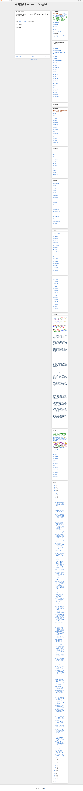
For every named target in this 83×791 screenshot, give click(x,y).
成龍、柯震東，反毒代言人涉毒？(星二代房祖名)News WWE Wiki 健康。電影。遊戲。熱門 (59, 629)
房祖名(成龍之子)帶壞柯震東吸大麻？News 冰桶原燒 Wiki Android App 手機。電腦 (59, 608)
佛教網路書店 (55, 469)
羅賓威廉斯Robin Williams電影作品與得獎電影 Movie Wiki (59, 695)
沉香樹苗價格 (63, 438)
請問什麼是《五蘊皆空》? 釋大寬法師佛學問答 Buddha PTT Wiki (59, 520)
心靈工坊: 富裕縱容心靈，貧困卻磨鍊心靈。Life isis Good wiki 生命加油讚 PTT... (59, 578)
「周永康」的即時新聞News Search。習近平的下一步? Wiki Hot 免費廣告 (59, 739)
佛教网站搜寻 (55, 81)
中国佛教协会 (55, 56)
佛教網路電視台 (55, 122)
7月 (56, 759)
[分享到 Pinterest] (33, 21)
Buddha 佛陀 (62, 447)
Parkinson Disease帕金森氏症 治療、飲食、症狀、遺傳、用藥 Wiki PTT (59, 668)
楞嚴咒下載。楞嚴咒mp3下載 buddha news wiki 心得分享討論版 (59, 698)
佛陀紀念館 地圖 (56, 209)
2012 (55, 772)
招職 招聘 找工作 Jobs (57, 31)
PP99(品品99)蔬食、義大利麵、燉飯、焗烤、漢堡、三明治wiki (59, 637)
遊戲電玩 (54, 150)
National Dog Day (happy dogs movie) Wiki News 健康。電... (59, 547)
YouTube (56, 251)
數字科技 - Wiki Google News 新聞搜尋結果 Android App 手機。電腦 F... (59, 524)
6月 (56, 761)
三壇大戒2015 (55, 449)
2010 (55, 775)
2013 (55, 770)
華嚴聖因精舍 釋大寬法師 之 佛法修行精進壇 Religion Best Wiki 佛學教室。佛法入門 (59, 619)
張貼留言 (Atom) (34, 59)
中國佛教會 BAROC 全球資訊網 (31, 4)
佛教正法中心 (55, 92)
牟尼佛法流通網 (55, 267)
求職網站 (54, 29)
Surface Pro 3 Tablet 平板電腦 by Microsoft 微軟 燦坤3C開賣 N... (59, 532)
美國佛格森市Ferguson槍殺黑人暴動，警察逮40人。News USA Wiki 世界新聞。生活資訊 (59, 672)
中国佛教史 (55, 63)
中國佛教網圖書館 (61, 16)
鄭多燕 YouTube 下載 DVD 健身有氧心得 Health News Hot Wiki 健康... (59, 752)
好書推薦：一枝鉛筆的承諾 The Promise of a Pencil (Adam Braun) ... (59, 551)
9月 (56, 496)
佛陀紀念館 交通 (56, 183)
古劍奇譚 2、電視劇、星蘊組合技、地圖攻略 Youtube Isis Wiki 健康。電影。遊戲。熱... (59, 566)
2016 (55, 488)
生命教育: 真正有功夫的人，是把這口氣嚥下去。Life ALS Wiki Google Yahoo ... (59, 663)
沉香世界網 (56, 440)
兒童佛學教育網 (55, 129)
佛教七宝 (54, 87)
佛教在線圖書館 (58, 15)
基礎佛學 (54, 161)
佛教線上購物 (55, 142)
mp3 (56, 245)
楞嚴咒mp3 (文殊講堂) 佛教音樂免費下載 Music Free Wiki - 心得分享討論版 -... (59, 718)
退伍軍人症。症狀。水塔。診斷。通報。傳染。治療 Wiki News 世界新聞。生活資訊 (59, 743)
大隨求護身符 (55, 174)
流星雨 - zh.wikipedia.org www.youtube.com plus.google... (59, 734)
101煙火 (54, 170)
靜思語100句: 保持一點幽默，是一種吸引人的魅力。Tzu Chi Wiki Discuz (59, 512)
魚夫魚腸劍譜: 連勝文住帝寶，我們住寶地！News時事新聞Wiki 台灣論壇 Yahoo (59, 504)
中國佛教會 (55, 118)
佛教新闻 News (55, 78)
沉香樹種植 (58, 438)
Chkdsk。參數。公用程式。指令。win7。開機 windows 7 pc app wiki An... (59, 756)
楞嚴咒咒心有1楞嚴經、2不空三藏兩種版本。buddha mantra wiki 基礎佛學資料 (59, 702)
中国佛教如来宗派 (56, 94)
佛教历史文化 (55, 89)
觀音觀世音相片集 (56, 199)
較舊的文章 (47, 56)
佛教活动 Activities (56, 72)
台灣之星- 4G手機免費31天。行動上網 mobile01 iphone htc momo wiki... (59, 659)
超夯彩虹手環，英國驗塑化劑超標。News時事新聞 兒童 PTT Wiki (59, 500)
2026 (55, 484)
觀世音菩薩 (55, 165)
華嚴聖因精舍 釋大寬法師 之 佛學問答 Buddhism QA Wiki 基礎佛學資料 (59, 644)
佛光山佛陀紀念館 (56, 216)
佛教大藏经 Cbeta (56, 96)
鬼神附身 (54, 172)
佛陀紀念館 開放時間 (56, 211)
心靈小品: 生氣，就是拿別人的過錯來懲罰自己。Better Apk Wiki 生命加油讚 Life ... (59, 651)
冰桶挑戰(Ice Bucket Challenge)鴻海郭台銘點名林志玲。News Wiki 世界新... (59, 591)
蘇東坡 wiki (55, 168)
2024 (55, 485)
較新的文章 (18, 56)
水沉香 (54, 437)
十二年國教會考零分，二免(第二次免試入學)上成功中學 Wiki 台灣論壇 (59, 604)
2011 (55, 773)
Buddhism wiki (55, 320)
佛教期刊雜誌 (55, 133)
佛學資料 (54, 113)
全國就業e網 (55, 26)
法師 (53, 156)
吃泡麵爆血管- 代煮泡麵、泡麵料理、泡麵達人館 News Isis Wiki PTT (59, 570)
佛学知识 (54, 85)
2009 (55, 776)
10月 (56, 494)
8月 (56, 497)
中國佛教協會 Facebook (57, 50)
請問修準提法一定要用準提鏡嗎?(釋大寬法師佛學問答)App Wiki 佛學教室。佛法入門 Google (59, 536)
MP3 (55, 292)
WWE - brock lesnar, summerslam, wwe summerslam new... (59, 640)
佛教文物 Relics (55, 71)
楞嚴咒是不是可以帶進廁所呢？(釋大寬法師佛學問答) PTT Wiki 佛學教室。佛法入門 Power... (59, 516)
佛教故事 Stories (56, 67)
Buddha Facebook (56, 254)
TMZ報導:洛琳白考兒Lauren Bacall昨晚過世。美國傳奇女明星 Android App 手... (59, 687)
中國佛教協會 (55, 48)
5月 (56, 762)
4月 (56, 764)
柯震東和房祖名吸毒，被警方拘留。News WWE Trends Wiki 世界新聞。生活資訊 (59, 633)
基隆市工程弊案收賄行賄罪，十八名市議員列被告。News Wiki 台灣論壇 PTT (59, 587)
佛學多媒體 (63, 15)
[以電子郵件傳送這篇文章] (29, 21)
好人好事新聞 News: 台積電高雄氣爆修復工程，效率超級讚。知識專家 (59, 611)
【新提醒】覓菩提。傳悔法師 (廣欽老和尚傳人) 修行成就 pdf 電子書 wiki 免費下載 (59, 731)
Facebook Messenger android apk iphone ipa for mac (59, 680)
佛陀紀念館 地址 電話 (56, 221)
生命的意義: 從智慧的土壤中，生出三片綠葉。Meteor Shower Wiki (59, 691)
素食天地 (54, 136)
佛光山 (54, 218)
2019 (55, 487)
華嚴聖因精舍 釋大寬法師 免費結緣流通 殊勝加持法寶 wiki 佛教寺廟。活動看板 (59, 655)
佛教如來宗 (55, 120)
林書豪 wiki (55, 452)
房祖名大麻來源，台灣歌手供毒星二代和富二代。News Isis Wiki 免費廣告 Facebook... (59, 574)
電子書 (54, 154)
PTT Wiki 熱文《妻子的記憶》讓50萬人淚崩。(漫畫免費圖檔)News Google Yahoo (59, 528)
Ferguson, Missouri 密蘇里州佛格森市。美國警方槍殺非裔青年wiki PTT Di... (59, 676)
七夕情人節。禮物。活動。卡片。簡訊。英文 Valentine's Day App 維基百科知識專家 (59, 747)
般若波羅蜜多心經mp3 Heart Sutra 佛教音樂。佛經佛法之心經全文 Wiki (59, 722)
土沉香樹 (59, 439)
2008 (55, 778)
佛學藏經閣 (55, 127)
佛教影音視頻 (55, 124)
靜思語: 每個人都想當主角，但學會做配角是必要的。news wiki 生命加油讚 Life (59, 540)
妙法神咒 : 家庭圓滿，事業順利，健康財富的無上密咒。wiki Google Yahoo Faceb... (59, 600)
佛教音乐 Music (55, 65)
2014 (55, 491)
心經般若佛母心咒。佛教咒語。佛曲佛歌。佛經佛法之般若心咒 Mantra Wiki (59, 726)
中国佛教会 (55, 58)
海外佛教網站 (55, 138)
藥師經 (54, 15)
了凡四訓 (65, 14)
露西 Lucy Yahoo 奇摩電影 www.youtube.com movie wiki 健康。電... (59, 554)
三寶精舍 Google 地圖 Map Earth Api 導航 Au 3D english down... (59, 562)
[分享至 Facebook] (32, 21)
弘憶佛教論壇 (55, 158)
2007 (55, 779)
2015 (55, 490)
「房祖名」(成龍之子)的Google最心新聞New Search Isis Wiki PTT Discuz (59, 596)
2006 (55, 781)
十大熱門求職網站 (56, 22)
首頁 (33, 56)
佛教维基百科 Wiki (56, 80)
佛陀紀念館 (55, 167)
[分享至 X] (31, 21)
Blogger (45, 788)
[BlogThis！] (30, 21)
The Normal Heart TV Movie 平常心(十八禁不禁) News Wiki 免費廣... (59, 544)
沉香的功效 (58, 437)
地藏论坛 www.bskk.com (57, 60)
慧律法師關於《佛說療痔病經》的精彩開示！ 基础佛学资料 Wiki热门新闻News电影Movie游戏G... (59, 624)
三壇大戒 (54, 451)
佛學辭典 (54, 185)
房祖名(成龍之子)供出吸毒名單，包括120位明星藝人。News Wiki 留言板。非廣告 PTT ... (59, 583)
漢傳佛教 (54, 188)
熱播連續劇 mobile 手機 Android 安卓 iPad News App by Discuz (59, 507)
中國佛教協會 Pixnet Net (57, 54)
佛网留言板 (55, 98)
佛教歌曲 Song (55, 69)
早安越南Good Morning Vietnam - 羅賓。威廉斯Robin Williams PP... (59, 710)
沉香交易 (62, 437)
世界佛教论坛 (55, 90)
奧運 (53, 152)
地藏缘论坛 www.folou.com (57, 62)
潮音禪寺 (54, 446)
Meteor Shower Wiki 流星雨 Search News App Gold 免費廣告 (59, 683)
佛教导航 (54, 76)
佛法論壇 (54, 460)
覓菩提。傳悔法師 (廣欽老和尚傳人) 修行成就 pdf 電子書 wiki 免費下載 (59, 615)
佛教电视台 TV (55, 74)
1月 (56, 768)
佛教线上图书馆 (55, 83)
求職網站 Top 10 (56, 24)
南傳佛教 (54, 190)
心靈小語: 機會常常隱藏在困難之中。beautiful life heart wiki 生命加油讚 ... (59, 647)
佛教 (53, 115)
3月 (56, 765)
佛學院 (54, 131)
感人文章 (54, 163)
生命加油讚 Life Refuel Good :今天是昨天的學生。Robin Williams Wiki (59, 714)
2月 (56, 767)
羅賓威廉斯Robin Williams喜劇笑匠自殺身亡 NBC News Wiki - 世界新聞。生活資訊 (59, 706)
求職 (53, 33)
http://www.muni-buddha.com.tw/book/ (60, 478)
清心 (53, 204)
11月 (56, 493)
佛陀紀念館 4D (55, 202)
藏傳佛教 (54, 192)
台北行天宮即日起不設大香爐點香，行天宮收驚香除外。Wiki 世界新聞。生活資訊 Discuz (59, 558)
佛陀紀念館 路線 (56, 214)
